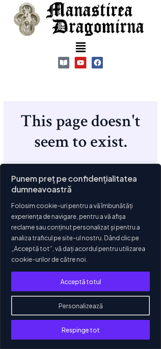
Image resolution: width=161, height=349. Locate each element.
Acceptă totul (80, 281)
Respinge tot (81, 330)
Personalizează (81, 306)
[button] (80, 47)
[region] (80, 256)
